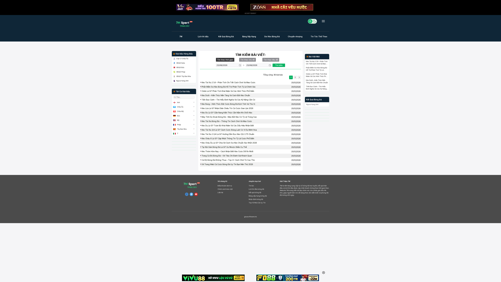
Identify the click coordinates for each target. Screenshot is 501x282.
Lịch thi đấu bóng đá (256, 189)
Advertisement (250, 13)
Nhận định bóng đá (256, 199)
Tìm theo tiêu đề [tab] (271, 60)
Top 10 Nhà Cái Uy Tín (257, 203)
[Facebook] (186, 194)
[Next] (299, 77)
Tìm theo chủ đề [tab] (247, 60)
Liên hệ (220, 192)
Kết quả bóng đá (255, 192)
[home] (185, 24)
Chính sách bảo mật (225, 189)
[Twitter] (191, 194)
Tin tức (251, 186)
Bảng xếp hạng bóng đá (258, 196)
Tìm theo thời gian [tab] (225, 60)
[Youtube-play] (196, 194)
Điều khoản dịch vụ (225, 186)
